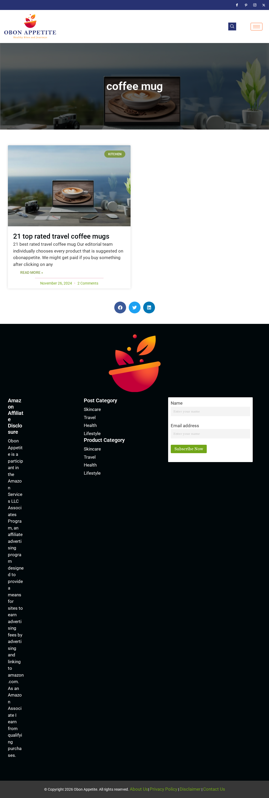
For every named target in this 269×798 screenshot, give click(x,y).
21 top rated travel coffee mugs (61, 236)
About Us (139, 789)
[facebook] (237, 5)
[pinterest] (246, 5)
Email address (185, 425)
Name (177, 403)
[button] (232, 26)
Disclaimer (190, 789)
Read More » (31, 272)
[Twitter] (264, 5)
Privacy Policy (163, 789)
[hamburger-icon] (256, 26)
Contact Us (214, 789)
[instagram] (255, 5)
